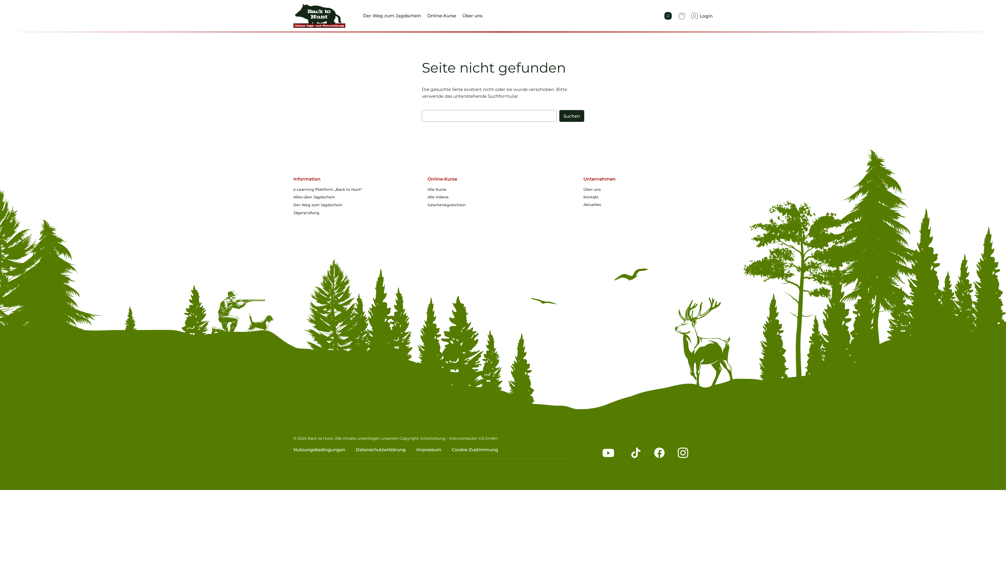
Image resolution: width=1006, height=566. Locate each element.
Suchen (572, 116)
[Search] (668, 16)
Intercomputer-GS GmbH (473, 438)
